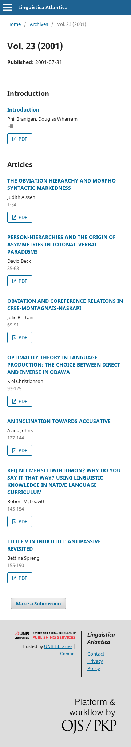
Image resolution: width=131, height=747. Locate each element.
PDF (22, 139)
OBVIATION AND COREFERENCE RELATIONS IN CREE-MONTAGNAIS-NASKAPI (65, 304)
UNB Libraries (58, 646)
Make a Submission (38, 603)
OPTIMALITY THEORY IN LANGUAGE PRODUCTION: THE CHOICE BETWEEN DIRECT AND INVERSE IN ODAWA (63, 364)
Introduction (23, 109)
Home (14, 24)
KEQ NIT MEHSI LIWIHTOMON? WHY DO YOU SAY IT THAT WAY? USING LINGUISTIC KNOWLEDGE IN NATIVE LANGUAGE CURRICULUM (64, 481)
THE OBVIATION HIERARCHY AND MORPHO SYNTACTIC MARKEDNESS (61, 184)
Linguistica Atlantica (43, 7)
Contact (68, 653)
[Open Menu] (7, 7)
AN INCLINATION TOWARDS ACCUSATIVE (59, 421)
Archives (39, 24)
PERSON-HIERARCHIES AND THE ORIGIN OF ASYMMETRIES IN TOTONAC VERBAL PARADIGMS (61, 244)
